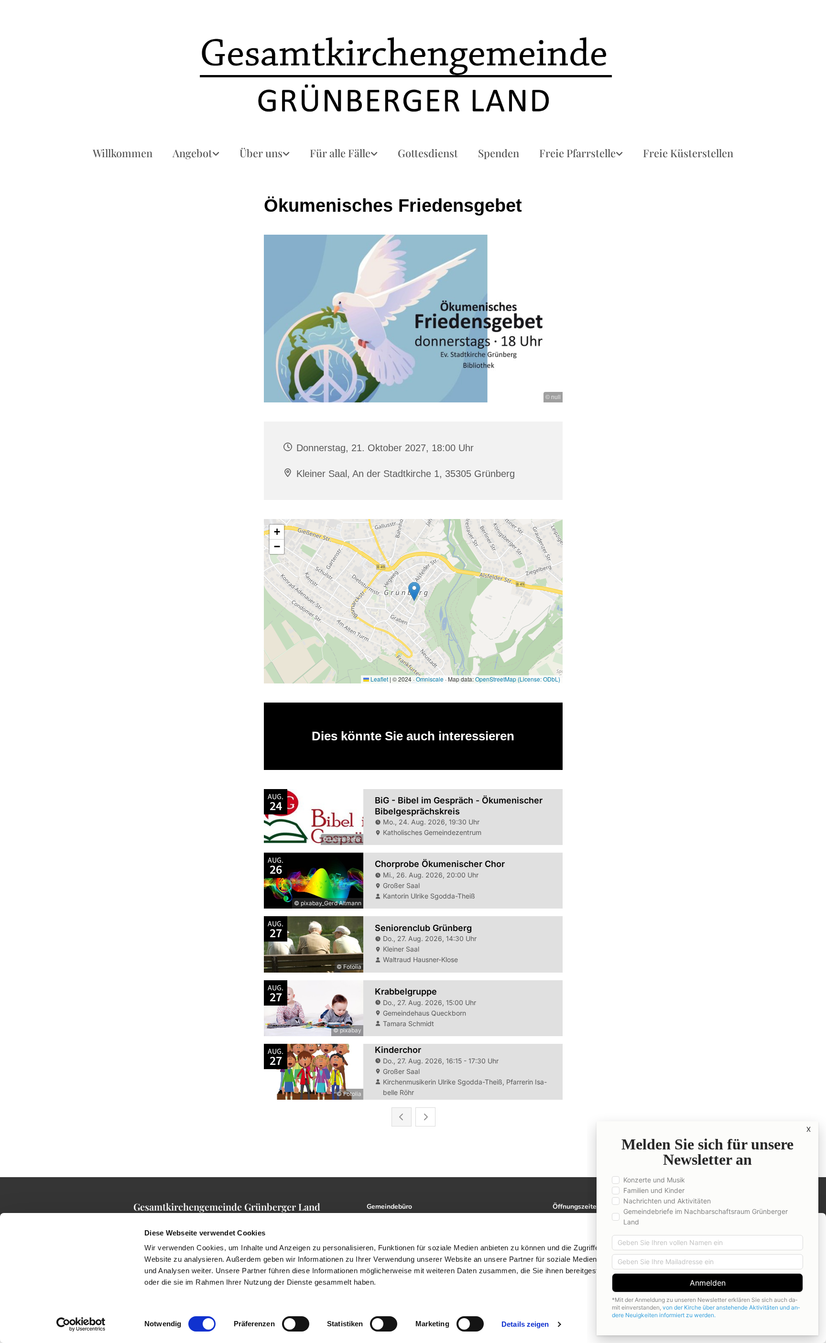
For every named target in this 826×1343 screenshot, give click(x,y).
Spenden (498, 153)
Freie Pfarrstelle (577, 153)
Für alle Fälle (340, 153)
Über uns (261, 153)
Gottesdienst (428, 153)
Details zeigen (525, 1324)
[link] (196, 153)
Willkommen (122, 153)
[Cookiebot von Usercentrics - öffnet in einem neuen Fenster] (81, 1324)
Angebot (192, 153)
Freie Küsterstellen (688, 153)
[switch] (295, 1324)
